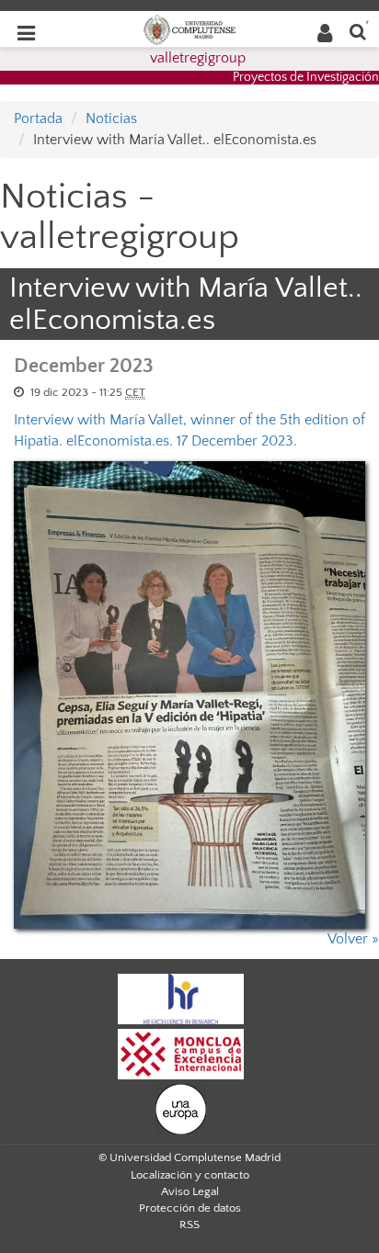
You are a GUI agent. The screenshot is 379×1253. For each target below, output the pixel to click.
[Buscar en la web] (358, 30)
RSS (189, 1224)
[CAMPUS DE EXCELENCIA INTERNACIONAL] (181, 1052)
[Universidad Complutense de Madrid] (189, 28)
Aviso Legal (190, 1191)
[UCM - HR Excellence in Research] (181, 997)
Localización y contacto (190, 1174)
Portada (38, 118)
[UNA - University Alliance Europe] (180, 1108)
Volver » (353, 939)
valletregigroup (198, 58)
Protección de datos (190, 1208)
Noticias (111, 118)
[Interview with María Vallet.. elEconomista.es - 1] (189, 695)
